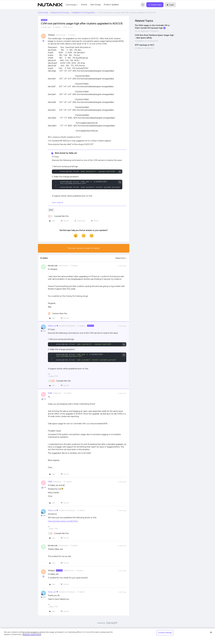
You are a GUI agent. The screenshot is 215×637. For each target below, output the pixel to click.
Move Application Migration (147, 31)
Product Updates (111, 4)
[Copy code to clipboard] (120, 172)
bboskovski (52, 265)
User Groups (95, 4)
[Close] (211, 632)
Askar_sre (52, 326)
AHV (51, 210)
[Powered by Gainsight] (108, 623)
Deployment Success (60, 12)
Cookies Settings (165, 633)
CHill (50, 393)
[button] (154, 4)
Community (43, 12)
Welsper (51, 35)
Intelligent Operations (144, 48)
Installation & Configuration (83, 12)
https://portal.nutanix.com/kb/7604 (63, 521)
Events (84, 4)
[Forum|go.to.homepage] (50, 4)
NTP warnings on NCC (144, 45)
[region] (107, 632)
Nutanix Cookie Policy (32, 634)
